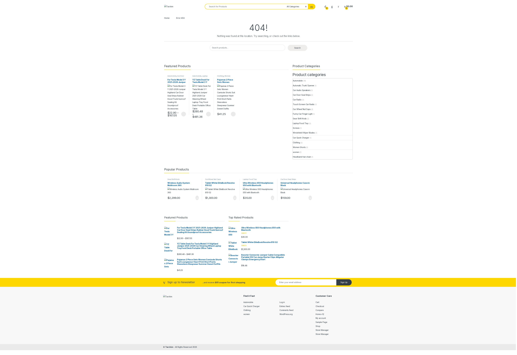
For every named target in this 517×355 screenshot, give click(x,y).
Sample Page (321, 322)
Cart (317, 302)
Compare (320, 310)
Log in (282, 302)
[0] (325, 6)
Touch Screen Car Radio (303, 104)
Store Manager (322, 330)
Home (166, 18)
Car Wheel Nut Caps (301, 109)
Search (297, 48)
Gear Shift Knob (300, 118)
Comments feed (286, 310)
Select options (182, 114)
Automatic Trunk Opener (303, 85)
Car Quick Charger (301, 138)
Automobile (172, 76)
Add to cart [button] (197, 198)
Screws (296, 128)
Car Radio (297, 99)
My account (321, 318)
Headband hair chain (302, 157)
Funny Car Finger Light (302, 114)
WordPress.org (286, 314)
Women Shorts (299, 147)
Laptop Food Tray (200, 77)
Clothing (220, 76)
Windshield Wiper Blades (304, 133)
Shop (318, 326)
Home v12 (320, 314)
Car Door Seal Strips (301, 95)
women (296, 152)
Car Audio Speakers (301, 90)
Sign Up (343, 282)
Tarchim (169, 347)
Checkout (320, 306)
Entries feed (285, 306)
